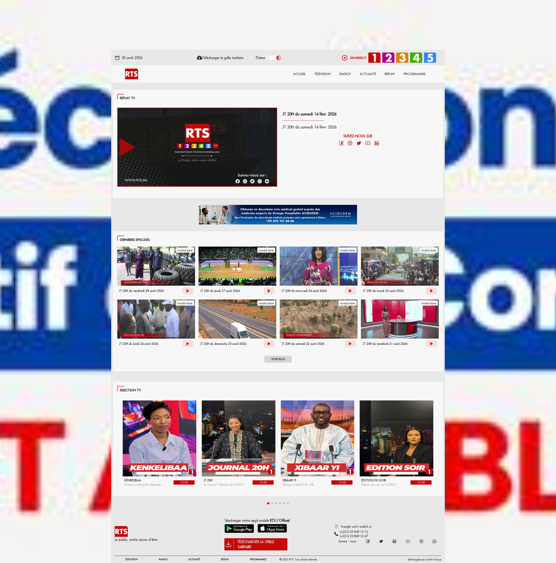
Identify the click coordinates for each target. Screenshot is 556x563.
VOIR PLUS (278, 359)
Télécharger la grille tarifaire (222, 58)
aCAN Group (433, 559)
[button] (268, 503)
